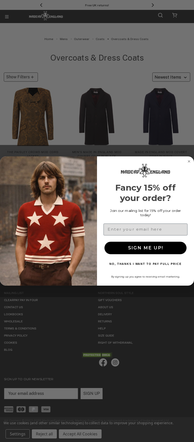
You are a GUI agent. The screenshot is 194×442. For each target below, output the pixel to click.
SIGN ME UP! (145, 248)
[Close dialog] (188, 161)
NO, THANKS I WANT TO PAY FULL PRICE (145, 264)
